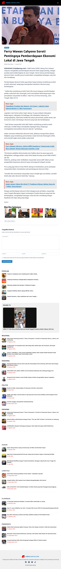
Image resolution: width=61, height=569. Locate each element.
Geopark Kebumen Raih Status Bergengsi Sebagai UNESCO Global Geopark (26, 540)
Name (4, 253)
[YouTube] (32, 562)
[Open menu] (57, 3)
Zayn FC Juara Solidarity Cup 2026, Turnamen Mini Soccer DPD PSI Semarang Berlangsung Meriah (32, 508)
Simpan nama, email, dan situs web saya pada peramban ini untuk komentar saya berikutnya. (23, 257)
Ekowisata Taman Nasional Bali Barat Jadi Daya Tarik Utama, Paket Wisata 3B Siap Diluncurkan (31, 533)
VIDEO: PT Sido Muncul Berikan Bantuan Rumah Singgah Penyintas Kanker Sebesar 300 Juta (28, 329)
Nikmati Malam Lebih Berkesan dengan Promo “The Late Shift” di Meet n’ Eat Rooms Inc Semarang (33, 419)
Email (24, 253)
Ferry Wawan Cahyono (10, 221)
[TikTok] (35, 562)
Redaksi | (12, 559)
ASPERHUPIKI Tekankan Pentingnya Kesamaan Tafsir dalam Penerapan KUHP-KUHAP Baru (30, 426)
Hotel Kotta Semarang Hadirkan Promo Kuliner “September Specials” (25, 473)
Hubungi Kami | (51, 559)
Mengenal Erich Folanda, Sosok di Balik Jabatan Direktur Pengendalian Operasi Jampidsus (30, 377)
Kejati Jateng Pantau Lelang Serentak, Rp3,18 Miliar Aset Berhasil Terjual (26, 447)
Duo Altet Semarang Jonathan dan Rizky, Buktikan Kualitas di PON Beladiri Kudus (28, 514)
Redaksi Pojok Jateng (8, 64)
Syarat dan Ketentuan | (34, 559)
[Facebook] (25, 562)
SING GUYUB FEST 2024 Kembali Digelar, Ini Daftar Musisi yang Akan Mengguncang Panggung (31, 486)
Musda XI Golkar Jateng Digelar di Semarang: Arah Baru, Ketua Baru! (25, 388)
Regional (6, 47)
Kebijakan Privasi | (44, 559)
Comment (5, 236)
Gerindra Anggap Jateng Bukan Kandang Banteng (20, 401)
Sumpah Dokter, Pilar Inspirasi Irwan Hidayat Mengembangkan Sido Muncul (26, 480)
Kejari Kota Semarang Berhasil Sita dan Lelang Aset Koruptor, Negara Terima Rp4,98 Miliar (30, 454)
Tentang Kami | (5, 559)
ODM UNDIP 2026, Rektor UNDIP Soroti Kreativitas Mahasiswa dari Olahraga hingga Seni (30, 370)
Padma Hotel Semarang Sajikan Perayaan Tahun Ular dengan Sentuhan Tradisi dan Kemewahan (31, 527)
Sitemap (57, 559)
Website (44, 253)
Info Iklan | (16, 559)
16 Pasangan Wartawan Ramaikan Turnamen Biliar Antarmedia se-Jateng (26, 501)
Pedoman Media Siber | (24, 559)
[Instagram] (28, 562)
